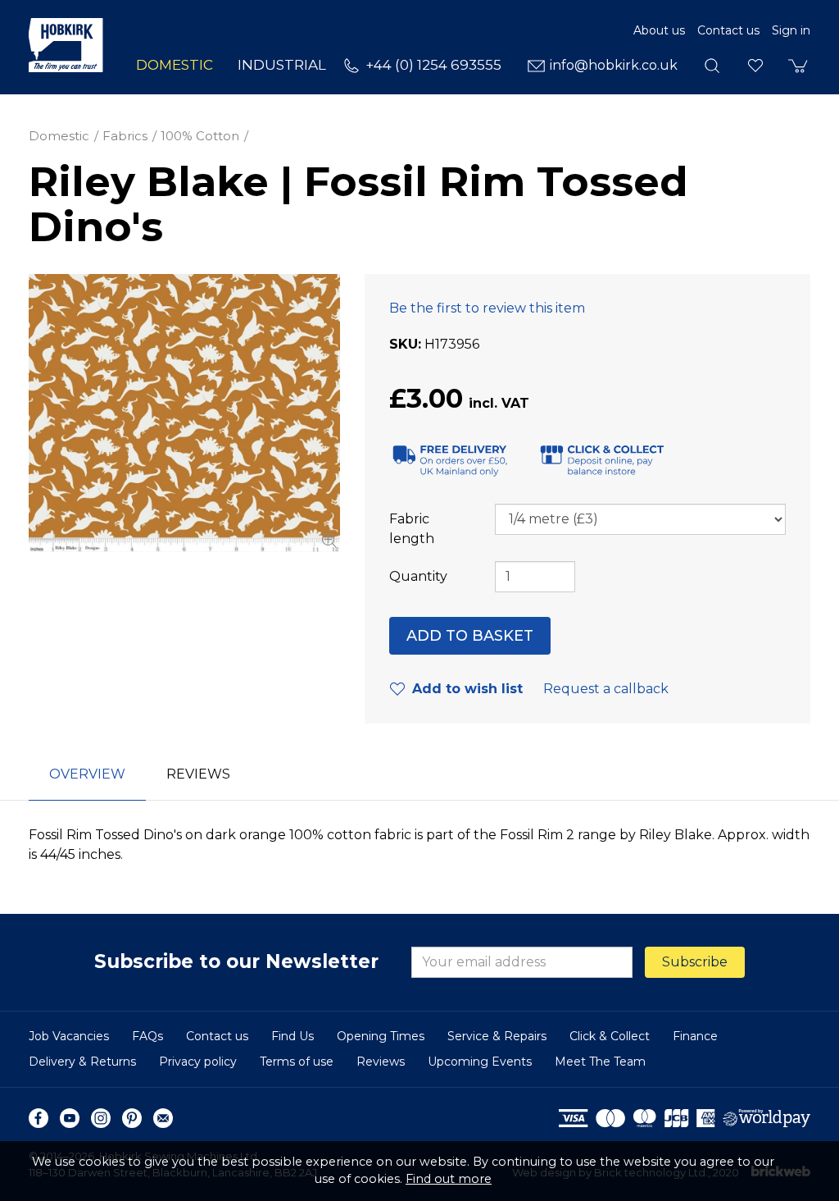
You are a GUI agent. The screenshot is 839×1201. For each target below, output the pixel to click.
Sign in (791, 30)
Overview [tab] (87, 774)
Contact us (728, 30)
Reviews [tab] (198, 774)
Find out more (449, 1178)
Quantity (418, 576)
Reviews (380, 1061)
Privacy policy (198, 1061)
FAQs (147, 1036)
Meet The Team (600, 1061)
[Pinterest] (131, 1118)
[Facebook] (38, 1118)
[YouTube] (69, 1118)
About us (659, 30)
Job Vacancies (69, 1036)
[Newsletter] (163, 1118)
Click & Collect (609, 1036)
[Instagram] (100, 1118)
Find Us (292, 1036)
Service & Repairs (496, 1036)
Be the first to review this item (487, 308)
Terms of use (296, 1061)
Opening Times (380, 1036)
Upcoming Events (480, 1061)
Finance (695, 1036)
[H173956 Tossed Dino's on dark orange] (184, 413)
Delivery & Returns (82, 1061)
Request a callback (606, 688)
